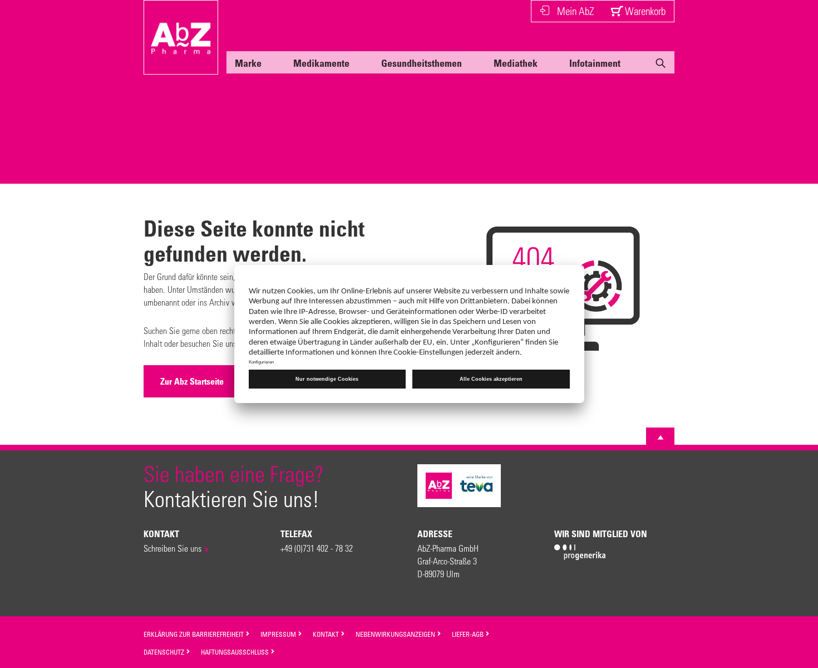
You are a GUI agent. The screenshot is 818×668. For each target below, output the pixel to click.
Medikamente (321, 63)
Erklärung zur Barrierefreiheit (194, 634)
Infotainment (594, 63)
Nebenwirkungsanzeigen (396, 634)
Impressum (279, 634)
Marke (248, 63)
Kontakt (327, 634)
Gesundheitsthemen (421, 63)
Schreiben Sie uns (172, 548)
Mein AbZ (575, 10)
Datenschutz (165, 651)
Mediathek (516, 63)
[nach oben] (660, 437)
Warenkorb (644, 10)
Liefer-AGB (468, 634)
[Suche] (661, 65)
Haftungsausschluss (235, 651)
